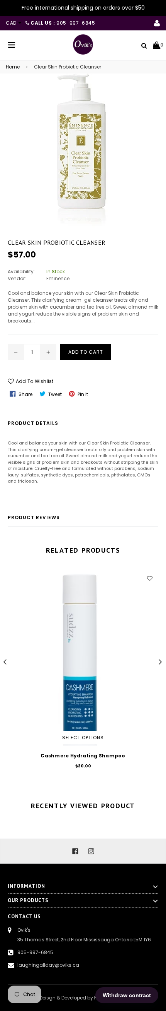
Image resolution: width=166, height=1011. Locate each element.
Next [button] (160, 661)
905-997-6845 (35, 952)
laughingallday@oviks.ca (48, 965)
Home (13, 67)
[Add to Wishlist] (149, 578)
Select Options (83, 737)
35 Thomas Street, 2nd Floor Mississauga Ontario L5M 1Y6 (84, 939)
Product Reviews (34, 517)
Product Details (33, 423)
